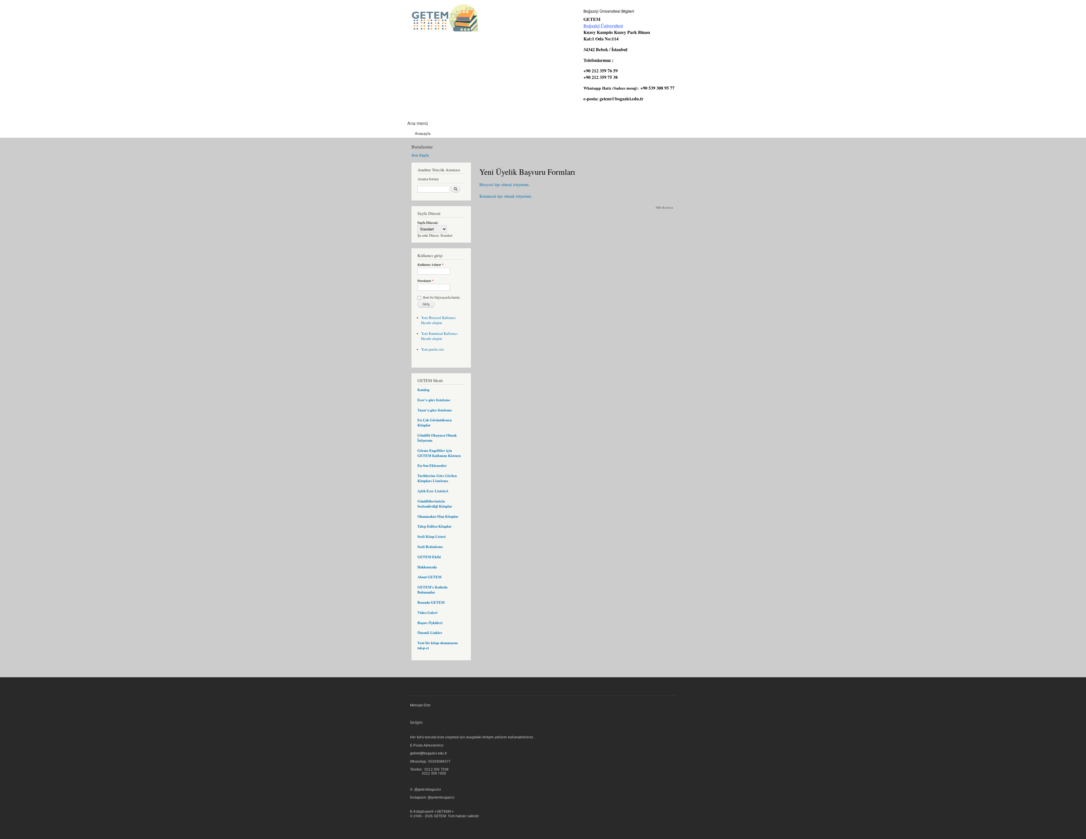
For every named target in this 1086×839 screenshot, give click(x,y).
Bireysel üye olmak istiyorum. (504, 184)
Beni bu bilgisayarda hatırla (441, 297)
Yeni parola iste (432, 349)
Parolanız (425, 281)
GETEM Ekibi (429, 556)
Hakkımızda (427, 567)
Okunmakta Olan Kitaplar (437, 516)
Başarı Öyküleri (430, 622)
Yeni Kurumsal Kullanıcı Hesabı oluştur (439, 336)
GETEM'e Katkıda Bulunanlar (432, 590)
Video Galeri (427, 612)
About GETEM (429, 576)
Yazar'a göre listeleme (434, 410)
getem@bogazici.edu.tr (621, 98)
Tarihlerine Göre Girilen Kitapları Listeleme (437, 478)
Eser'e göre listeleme (433, 399)
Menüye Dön (420, 705)
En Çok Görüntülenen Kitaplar (434, 422)
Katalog (423, 389)
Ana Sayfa (420, 155)
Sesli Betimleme (430, 546)
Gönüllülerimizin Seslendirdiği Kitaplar (434, 504)
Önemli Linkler (429, 632)
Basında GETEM (431, 602)
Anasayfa (422, 133)
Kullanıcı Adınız (430, 264)
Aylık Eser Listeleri (432, 490)
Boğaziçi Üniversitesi (603, 25)
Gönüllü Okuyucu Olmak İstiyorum (437, 438)
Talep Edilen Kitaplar (434, 526)
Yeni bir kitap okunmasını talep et (437, 645)
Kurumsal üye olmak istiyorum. (505, 196)
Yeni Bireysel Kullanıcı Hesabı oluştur (438, 320)
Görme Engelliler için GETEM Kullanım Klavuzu (439, 453)
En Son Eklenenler (432, 465)
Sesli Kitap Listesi (431, 536)
